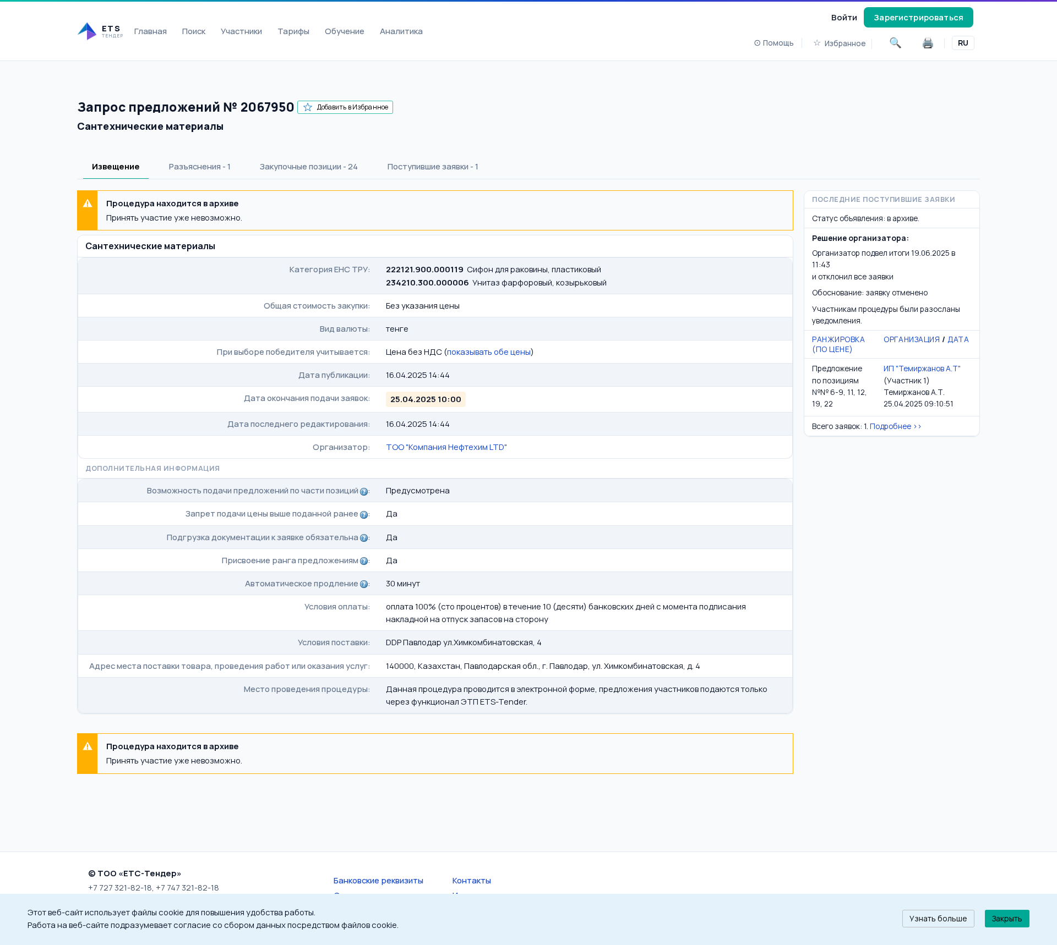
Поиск (193, 30)
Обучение (344, 30)
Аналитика (401, 30)
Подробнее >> (896, 426)
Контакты (472, 880)
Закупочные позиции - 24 (309, 166)
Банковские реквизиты (378, 880)
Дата (958, 339)
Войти (844, 17)
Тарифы (293, 30)
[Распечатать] (928, 43)
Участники (241, 30)
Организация (912, 339)
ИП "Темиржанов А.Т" (922, 368)
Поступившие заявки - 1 (433, 166)
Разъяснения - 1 (200, 166)
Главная (150, 30)
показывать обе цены (489, 351)
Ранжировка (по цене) (838, 344)
